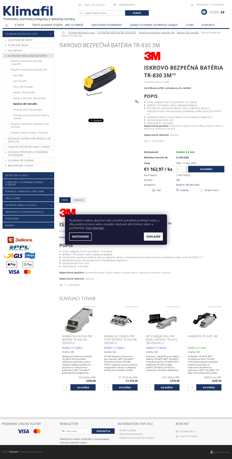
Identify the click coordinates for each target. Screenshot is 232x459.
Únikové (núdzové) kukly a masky (29, 146)
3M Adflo (18, 75)
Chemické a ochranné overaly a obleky (24, 183)
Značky (9, 225)
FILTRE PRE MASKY (18, 45)
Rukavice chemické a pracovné (24, 191)
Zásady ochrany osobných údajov (154, 25)
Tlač (158, 190)
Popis (65, 200)
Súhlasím (153, 236)
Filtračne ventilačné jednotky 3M (29, 69)
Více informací (95, 228)
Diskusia (79, 200)
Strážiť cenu (211, 190)
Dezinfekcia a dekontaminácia (24, 211)
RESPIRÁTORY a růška (20, 165)
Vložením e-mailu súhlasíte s (84, 440)
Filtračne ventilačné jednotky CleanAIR (26, 62)
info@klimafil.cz (188, 431)
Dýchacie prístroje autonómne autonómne (28, 153)
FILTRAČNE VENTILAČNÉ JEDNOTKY (27, 55)
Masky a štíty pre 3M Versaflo (29, 98)
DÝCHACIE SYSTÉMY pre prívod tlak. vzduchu (29, 140)
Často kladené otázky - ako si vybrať (57, 25)
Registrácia (218, 4)
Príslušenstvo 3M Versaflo (27, 109)
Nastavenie (80, 236)
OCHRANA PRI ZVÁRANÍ (21, 160)
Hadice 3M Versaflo (24, 92)
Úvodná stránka (7, 25)
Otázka (184, 190)
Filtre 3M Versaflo (23, 86)
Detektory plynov (16, 175)
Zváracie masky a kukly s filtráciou (29, 132)
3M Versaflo (20, 81)
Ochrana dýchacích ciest (21, 33)
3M (178, 180)
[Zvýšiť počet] (186, 167)
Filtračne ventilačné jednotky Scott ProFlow (30, 125)
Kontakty (208, 25)
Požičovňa (12, 218)
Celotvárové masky (20, 40)
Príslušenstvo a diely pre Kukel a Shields (31, 117)
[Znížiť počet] (186, 170)
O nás (190, 25)
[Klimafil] (28, 11)
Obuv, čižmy (12, 198)
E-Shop (19, 25)
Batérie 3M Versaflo (25, 103)
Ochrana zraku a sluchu (21, 205)
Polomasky (15, 50)
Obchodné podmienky (106, 25)
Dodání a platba (127, 430)
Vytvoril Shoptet (221, 452)
